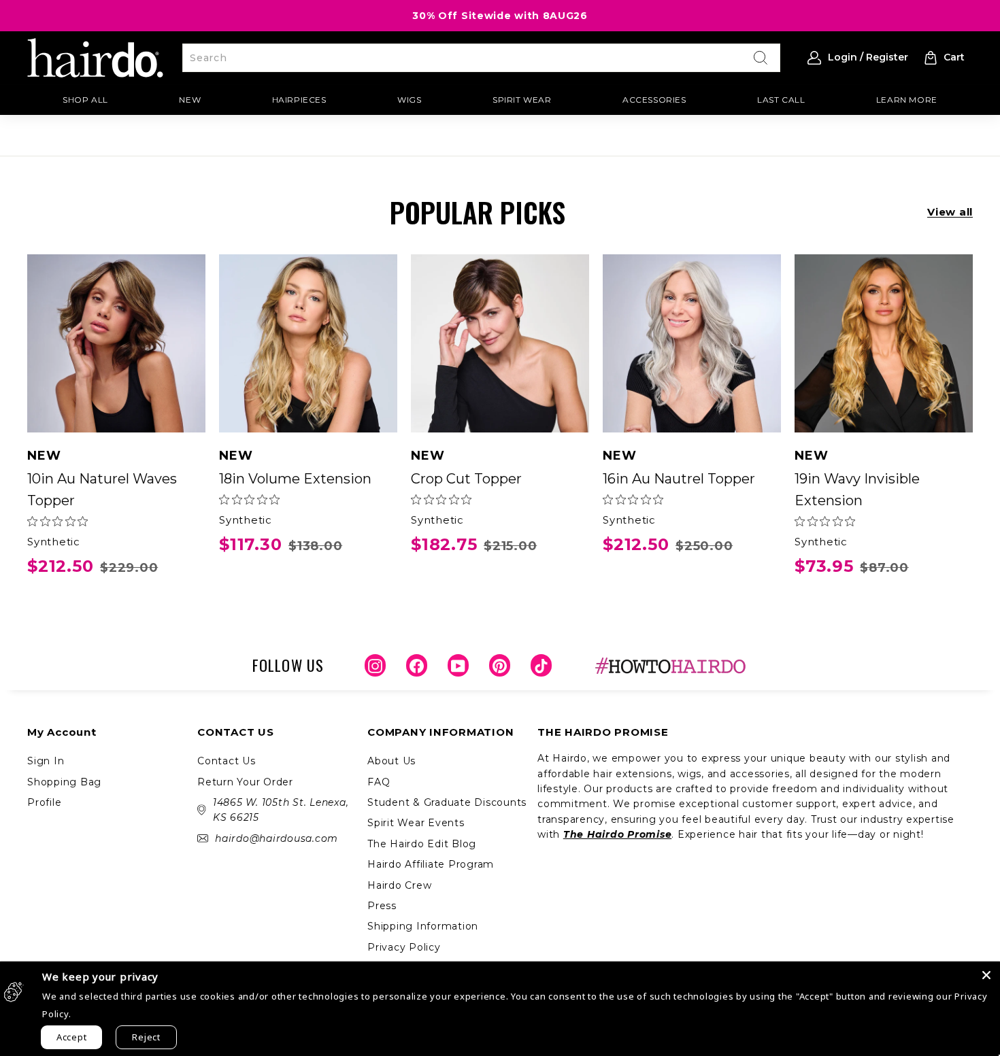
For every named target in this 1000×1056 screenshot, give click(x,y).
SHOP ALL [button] (85, 100)
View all (950, 211)
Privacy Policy (404, 947)
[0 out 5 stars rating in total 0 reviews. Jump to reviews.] (57, 520)
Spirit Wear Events (416, 823)
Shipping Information (422, 926)
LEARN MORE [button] (906, 100)
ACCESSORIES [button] (654, 100)
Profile (44, 802)
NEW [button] (190, 100)
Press (382, 906)
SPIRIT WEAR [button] (522, 100)
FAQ (378, 782)
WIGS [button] (409, 100)
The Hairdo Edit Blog (421, 844)
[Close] (986, 975)
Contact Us (226, 761)
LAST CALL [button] (781, 100)
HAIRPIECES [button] (299, 100)
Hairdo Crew (399, 885)
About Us (391, 761)
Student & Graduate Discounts (447, 802)
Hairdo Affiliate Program (430, 864)
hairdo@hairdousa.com (276, 838)
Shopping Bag (64, 782)
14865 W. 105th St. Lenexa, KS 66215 (281, 809)
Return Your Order (245, 782)
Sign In (45, 761)
